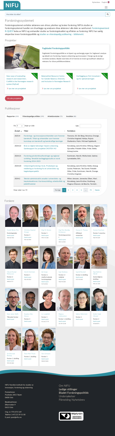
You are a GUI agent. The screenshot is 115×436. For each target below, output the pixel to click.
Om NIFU (64, 385)
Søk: (77, 126)
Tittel (26, 131)
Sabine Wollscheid (81, 314)
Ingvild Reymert (81, 272)
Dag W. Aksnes (46, 230)
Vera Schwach (45, 354)
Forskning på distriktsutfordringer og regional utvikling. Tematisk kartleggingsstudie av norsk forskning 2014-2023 (42, 158)
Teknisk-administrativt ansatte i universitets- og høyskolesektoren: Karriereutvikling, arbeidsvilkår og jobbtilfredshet (44, 181)
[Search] (107, 14)
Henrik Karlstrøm (29, 272)
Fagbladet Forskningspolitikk (56, 48)
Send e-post (10, 235)
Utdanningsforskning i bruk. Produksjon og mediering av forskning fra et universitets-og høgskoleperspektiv (41, 168)
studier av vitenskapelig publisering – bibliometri (61, 34)
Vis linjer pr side (23, 126)
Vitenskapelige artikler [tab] (33, 116)
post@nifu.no (16, 417)
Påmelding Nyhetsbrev (72, 400)
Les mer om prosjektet (17, 88)
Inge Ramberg (63, 272)
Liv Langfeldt (45, 314)
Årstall (17, 131)
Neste (97, 190)
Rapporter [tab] (13, 116)
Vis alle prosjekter (14, 98)
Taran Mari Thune (29, 354)
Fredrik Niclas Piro (13, 230)
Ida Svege (44, 272)
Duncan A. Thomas (82, 230)
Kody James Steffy (13, 314)
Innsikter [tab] (71, 116)
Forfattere (71, 131)
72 (91, 190)
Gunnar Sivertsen (98, 230)
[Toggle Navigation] (106, 7)
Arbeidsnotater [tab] (55, 116)
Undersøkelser (67, 396)
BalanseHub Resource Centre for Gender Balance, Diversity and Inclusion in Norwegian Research (55, 78)
